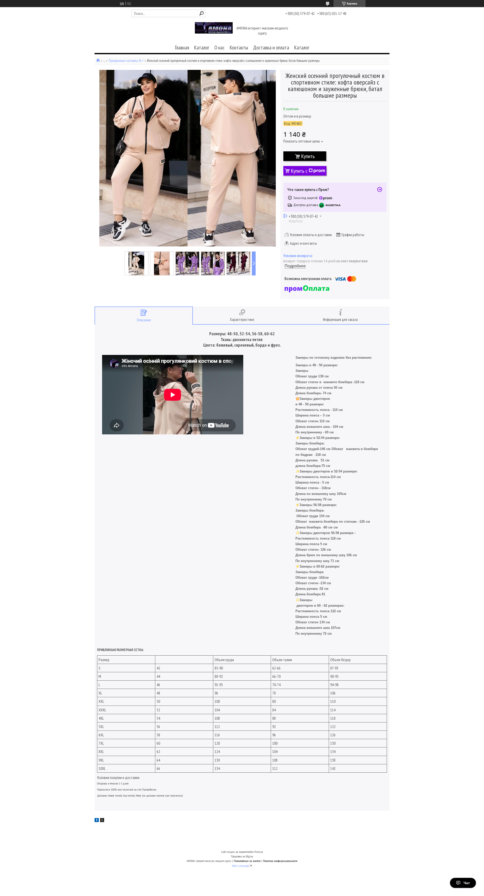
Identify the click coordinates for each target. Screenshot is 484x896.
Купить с (299, 170)
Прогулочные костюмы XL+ (126, 61)
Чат (467, 883)
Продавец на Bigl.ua (242, 856)
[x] (102, 820)
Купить (308, 156)
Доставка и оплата (271, 47)
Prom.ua (258, 852)
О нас (219, 47)
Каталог (201, 47)
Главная (182, 47)
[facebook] (97, 820)
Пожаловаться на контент (247, 861)
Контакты (239, 47)
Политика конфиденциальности (280, 861)
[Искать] (201, 13)
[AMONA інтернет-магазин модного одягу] (214, 31)
